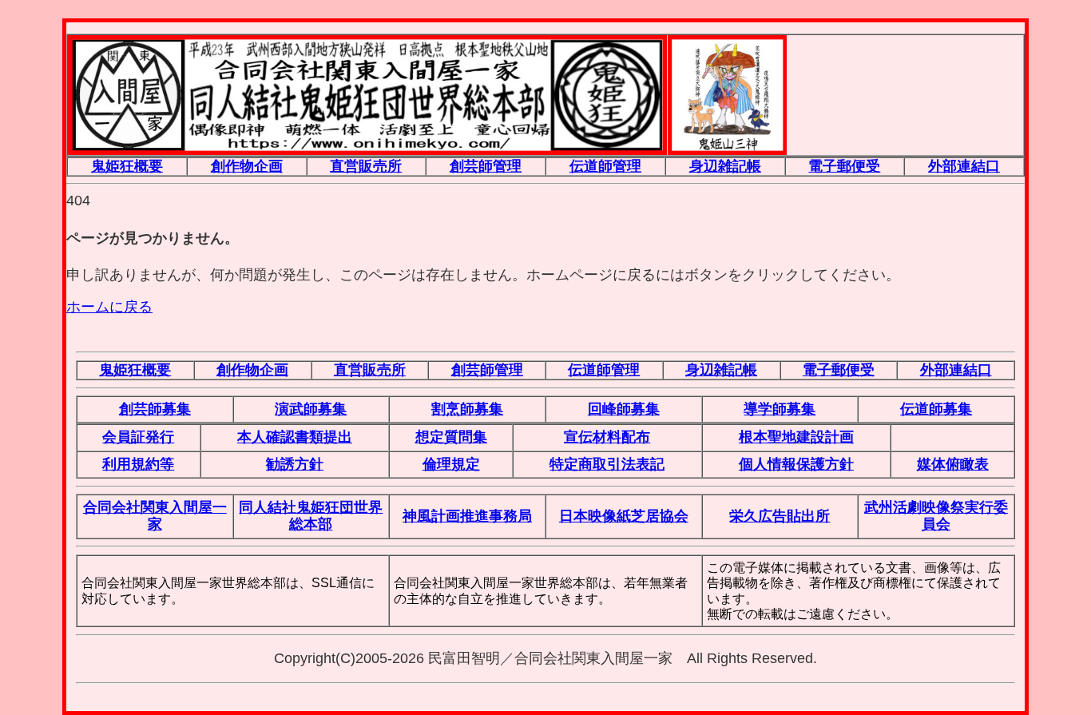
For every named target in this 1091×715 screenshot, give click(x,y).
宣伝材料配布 (607, 437)
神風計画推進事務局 (467, 516)
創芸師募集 (155, 409)
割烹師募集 (467, 409)
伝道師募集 (936, 409)
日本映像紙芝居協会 (623, 516)
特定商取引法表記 (607, 464)
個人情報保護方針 (796, 464)
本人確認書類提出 (294, 437)
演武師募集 (311, 409)
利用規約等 (138, 464)
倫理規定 (451, 464)
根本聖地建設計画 (796, 437)
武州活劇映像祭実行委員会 (936, 515)
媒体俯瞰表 (953, 464)
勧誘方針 (294, 464)
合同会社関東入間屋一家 (155, 515)
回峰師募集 (624, 409)
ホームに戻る (109, 307)
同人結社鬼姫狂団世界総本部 (311, 515)
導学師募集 (779, 409)
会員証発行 (138, 437)
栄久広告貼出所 (779, 516)
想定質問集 (451, 437)
